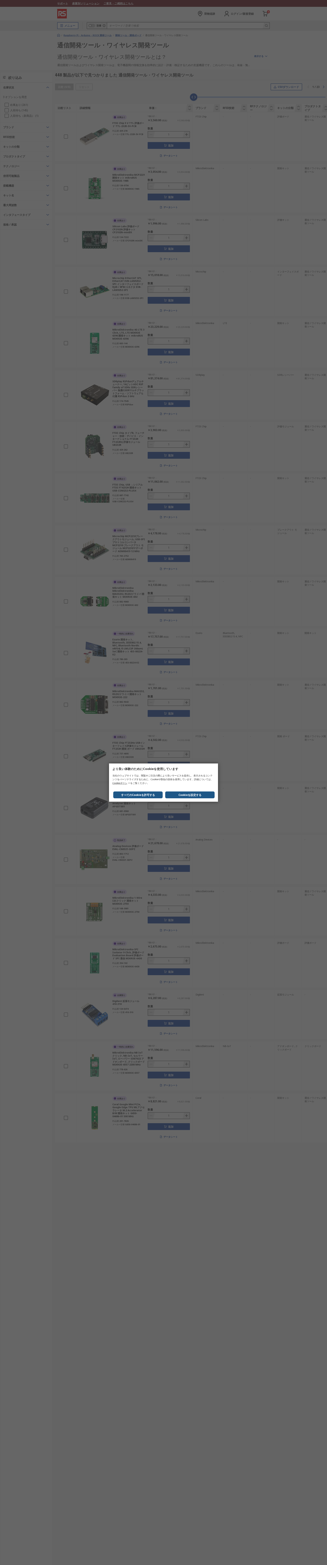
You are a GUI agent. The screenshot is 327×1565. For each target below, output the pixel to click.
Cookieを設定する (189, 795)
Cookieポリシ (119, 783)
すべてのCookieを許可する (138, 795)
